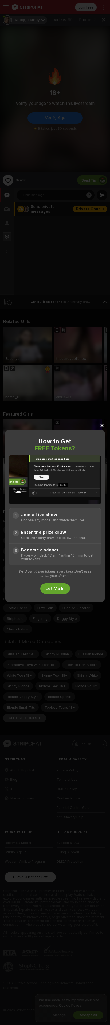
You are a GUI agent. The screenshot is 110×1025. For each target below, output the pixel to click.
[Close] (102, 425)
